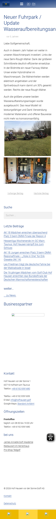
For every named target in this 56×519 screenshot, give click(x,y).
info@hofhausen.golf (21, 400)
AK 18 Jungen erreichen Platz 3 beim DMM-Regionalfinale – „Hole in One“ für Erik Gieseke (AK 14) (27, 256)
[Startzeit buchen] (46, 514)
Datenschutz (10, 503)
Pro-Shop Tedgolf (12, 450)
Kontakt (8, 496)
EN (33, 4)
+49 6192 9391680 (21, 388)
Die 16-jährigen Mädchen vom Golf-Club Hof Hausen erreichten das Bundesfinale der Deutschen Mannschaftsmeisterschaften (28, 276)
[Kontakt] (9, 514)
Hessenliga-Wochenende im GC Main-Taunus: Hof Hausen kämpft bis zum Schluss (24, 244)
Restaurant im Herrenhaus (16, 446)
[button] (21, 3)
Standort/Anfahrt (25, 403)
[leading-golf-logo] (51, 4)
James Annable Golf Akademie (18, 442)
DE (28, 4)
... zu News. (10, 295)
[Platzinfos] (28, 514)
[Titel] (5, 4)
